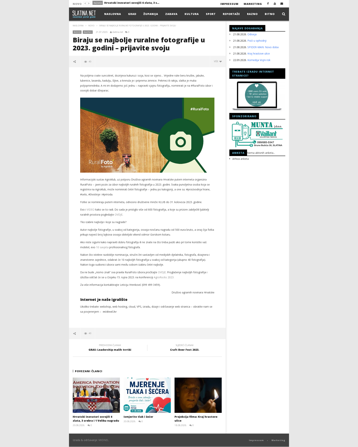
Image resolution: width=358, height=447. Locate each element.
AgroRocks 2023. (164, 277)
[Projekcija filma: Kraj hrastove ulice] (198, 395)
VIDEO (91, 209)
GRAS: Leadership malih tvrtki (110, 348)
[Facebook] (268, 3)
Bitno (270, 14)
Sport (211, 14)
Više (216, 61)
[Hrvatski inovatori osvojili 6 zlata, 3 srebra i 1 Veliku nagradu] (96, 395)
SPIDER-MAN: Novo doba (263, 47)
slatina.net (117, 32)
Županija (150, 14)
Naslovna (112, 14)
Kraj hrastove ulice (258, 53)
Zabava (171, 14)
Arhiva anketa (240, 159)
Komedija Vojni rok (258, 60)
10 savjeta (102, 247)
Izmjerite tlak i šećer (119, 3)
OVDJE (119, 214)
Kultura (192, 14)
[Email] (281, 3)
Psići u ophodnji (256, 40)
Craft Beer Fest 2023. (184, 348)
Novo (91, 25)
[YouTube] (274, 3)
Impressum (229, 4)
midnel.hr (110, 311)
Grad (98, 3)
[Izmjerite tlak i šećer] (147, 395)
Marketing (253, 4)
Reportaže (231, 14)
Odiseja (252, 34)
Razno (252, 14)
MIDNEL (103, 440)
